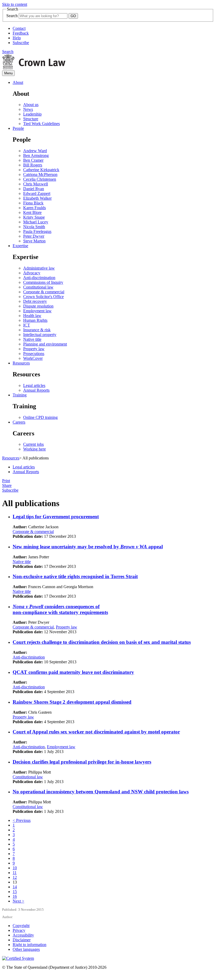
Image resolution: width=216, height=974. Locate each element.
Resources (21, 363)
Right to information (29, 944)
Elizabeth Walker (37, 198)
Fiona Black (33, 203)
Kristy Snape (34, 217)
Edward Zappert (36, 193)
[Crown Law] (33, 68)
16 (15, 896)
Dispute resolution (38, 306)
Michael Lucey (35, 222)
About (18, 82)
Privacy (19, 930)
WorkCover (33, 358)
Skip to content (14, 4)
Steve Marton (34, 241)
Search (12, 15)
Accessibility (23, 935)
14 (15, 887)
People (18, 128)
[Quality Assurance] (18, 958)
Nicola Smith (34, 226)
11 (15, 872)
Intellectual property (39, 334)
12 (15, 877)
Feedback (21, 33)
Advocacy (31, 273)
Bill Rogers (32, 165)
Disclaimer (22, 940)
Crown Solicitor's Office (43, 296)
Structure (30, 119)
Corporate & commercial (43, 292)
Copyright (21, 925)
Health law (32, 315)
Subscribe (21, 42)
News (28, 109)
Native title (32, 339)
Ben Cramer (33, 160)
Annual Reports (36, 390)
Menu (8, 73)
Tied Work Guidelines (41, 123)
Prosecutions (33, 353)
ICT (26, 325)
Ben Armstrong (36, 155)
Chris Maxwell (35, 184)
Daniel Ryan (33, 188)
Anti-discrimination (39, 277)
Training (20, 395)
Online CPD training (40, 417)
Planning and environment (45, 344)
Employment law (37, 311)
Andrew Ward (35, 150)
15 (15, 891)
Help (17, 38)
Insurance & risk (37, 330)
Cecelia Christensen (39, 179)
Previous (22, 820)
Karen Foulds (34, 207)
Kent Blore (32, 212)
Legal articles (34, 385)
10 (15, 868)
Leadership (32, 114)
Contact (19, 28)
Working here (34, 449)
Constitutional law (38, 287)
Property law (34, 349)
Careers (19, 422)
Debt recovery (35, 301)
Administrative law (39, 268)
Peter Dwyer (33, 236)
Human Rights (35, 320)
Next (18, 901)
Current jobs (33, 444)
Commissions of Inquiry (43, 282)
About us (30, 104)
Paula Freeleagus (37, 231)
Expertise (20, 245)
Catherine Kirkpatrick (41, 169)
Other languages (26, 949)
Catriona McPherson (40, 174)
